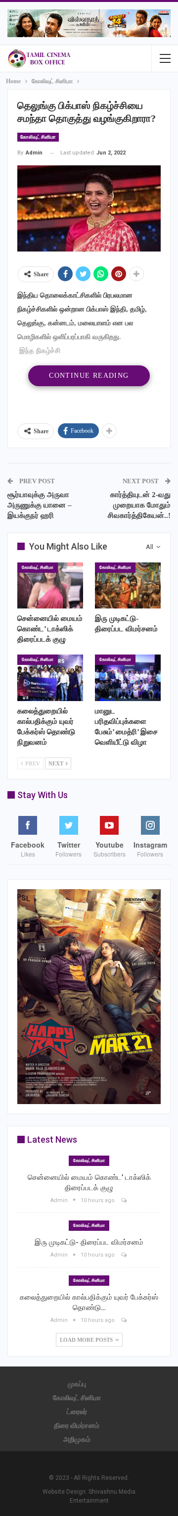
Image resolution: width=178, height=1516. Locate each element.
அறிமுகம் (76, 1439)
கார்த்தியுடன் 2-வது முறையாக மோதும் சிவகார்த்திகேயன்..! (139, 505)
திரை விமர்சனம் (76, 1425)
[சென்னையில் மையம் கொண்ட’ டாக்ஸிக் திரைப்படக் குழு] (50, 585)
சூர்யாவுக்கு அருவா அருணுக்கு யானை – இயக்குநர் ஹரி (39, 505)
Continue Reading (89, 375)
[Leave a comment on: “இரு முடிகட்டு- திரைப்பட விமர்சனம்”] (124, 1255)
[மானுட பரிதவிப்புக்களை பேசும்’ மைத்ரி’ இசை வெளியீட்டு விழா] (128, 678)
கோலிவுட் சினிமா (38, 137)
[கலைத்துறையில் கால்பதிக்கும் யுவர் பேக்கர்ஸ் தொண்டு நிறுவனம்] (50, 678)
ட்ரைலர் (77, 1411)
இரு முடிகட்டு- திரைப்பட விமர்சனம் (89, 1242)
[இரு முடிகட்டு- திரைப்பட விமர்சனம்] (128, 585)
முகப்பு (77, 1384)
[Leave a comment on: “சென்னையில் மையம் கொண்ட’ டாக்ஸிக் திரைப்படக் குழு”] (124, 1200)
